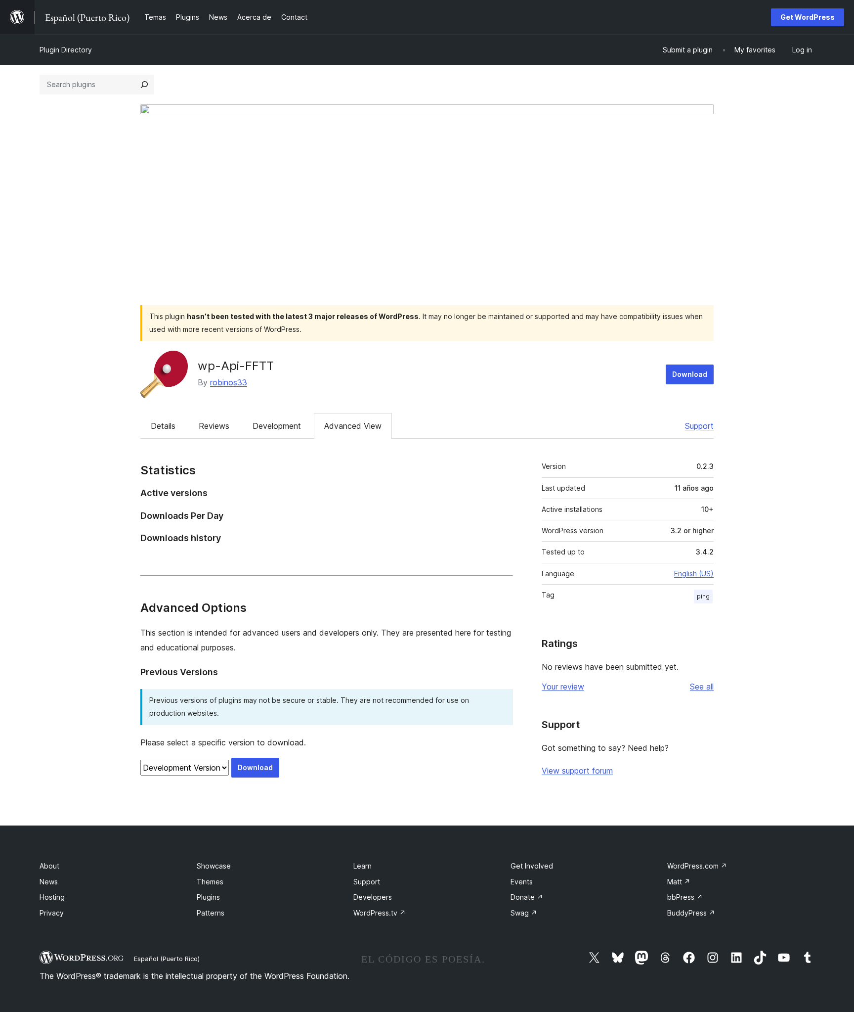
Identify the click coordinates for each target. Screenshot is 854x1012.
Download (689, 374)
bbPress (685, 897)
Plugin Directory (66, 50)
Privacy (52, 913)
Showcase (214, 866)
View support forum (577, 771)
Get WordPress (807, 17)
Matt (678, 881)
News (49, 881)
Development (277, 426)
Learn (362, 866)
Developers (372, 897)
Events (522, 881)
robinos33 (228, 382)
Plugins (208, 897)
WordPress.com (697, 866)
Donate (527, 897)
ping (703, 596)
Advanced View (353, 426)
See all (702, 686)
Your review (563, 686)
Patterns (210, 913)
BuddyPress (691, 913)
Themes (210, 881)
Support (699, 426)
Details (163, 426)
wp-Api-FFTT (236, 366)
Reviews (214, 426)
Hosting (52, 897)
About (49, 866)
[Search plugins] (144, 84)
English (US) (694, 573)
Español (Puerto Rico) (167, 959)
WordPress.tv (379, 913)
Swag (524, 913)
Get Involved (532, 866)
